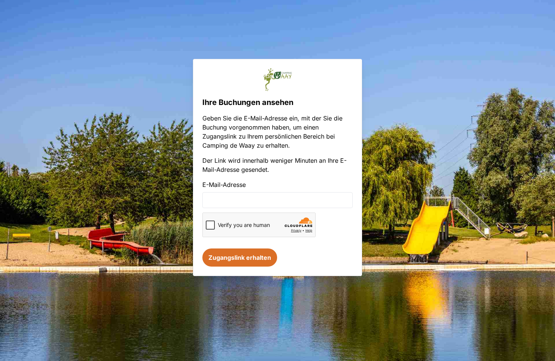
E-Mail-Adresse (224, 184)
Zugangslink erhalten (239, 257)
